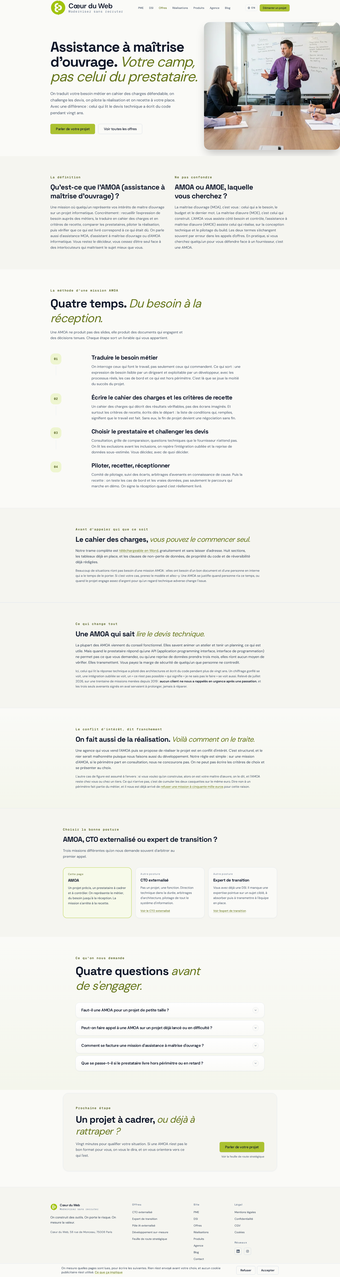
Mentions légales (245, 1212)
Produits (198, 8)
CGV (237, 1225)
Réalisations (180, 8)
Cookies (240, 1232)
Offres (163, 8)
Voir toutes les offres (120, 129)
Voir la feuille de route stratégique (242, 1156)
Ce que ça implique (109, 1272)
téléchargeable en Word (138, 550)
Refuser (245, 1270)
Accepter (267, 1270)
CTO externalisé (142, 1212)
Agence (214, 8)
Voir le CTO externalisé (155, 911)
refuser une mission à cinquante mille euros (192, 787)
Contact (199, 1259)
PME (141, 8)
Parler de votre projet (73, 129)
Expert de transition (144, 1219)
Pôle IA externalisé (143, 1225)
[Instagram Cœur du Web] (247, 1251)
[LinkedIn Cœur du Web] (238, 1251)
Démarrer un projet (274, 8)
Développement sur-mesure (150, 1232)
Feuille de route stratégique (149, 1239)
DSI (151, 8)
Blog (227, 8)
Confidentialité (244, 1219)
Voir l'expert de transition (229, 911)
